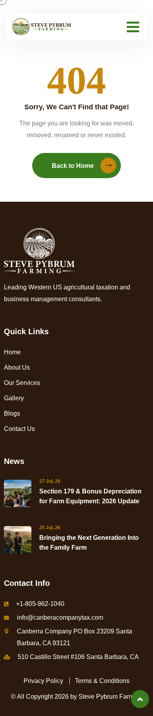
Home (12, 352)
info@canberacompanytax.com (60, 617)
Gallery (14, 398)
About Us (17, 367)
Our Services (22, 382)
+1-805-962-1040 (40, 603)
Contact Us (19, 428)
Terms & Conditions (102, 680)
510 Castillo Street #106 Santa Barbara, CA (78, 656)
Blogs (12, 413)
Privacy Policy (43, 680)
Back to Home (73, 165)
